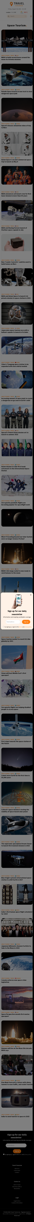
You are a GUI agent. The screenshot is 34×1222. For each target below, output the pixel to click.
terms (20, 627)
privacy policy (28, 627)
